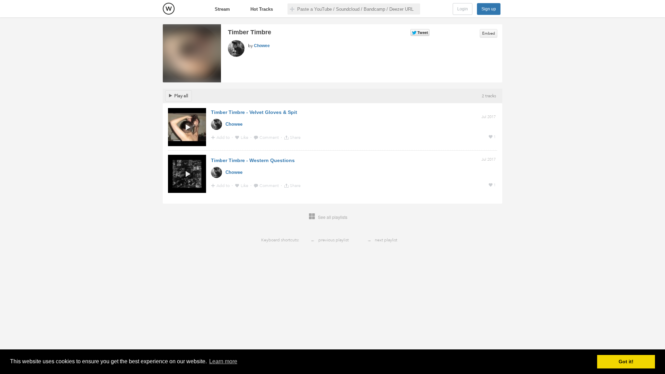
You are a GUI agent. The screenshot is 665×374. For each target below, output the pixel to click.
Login (462, 9)
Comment (269, 137)
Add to (223, 137)
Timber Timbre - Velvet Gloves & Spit (254, 112)
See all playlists (332, 217)
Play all (181, 96)
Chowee (262, 45)
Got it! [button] (626, 361)
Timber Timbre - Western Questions (253, 160)
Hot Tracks (261, 9)
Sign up (488, 9)
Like (245, 137)
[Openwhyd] (169, 9)
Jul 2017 (488, 116)
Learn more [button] (223, 361)
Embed (488, 33)
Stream (222, 9)
